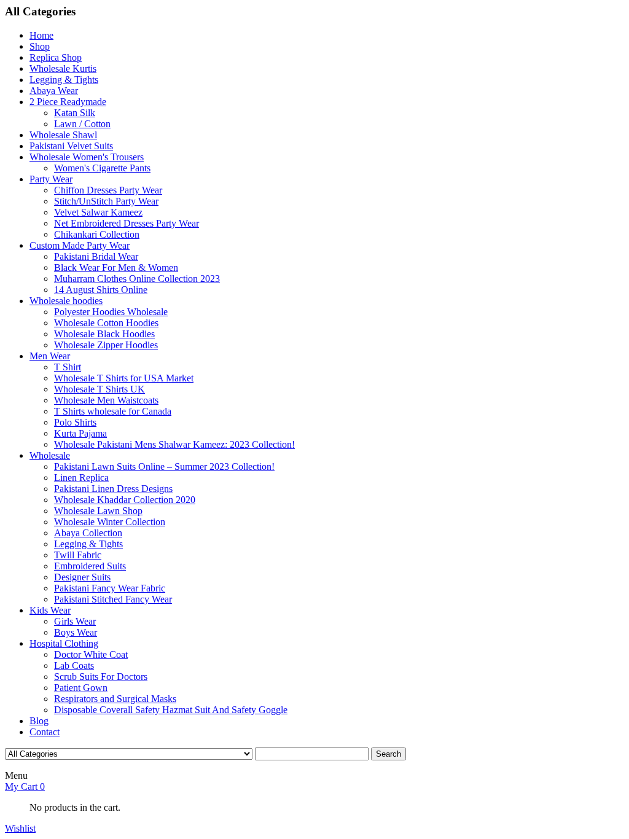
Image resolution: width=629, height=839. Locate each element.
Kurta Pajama (80, 433)
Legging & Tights (63, 79)
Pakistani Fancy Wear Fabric (109, 588)
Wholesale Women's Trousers (86, 157)
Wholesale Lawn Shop (98, 510)
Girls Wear (75, 621)
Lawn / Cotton (82, 124)
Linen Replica (81, 477)
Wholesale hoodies (66, 300)
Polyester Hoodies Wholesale (111, 311)
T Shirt (67, 367)
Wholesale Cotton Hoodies (106, 323)
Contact (44, 732)
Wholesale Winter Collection (109, 522)
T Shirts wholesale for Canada (112, 411)
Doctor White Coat (91, 654)
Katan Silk (74, 112)
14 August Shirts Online (100, 289)
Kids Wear (50, 610)
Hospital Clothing (63, 643)
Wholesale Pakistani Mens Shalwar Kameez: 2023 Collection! (174, 444)
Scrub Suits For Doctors (100, 676)
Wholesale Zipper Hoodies (106, 345)
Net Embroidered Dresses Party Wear (126, 223)
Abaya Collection (88, 533)
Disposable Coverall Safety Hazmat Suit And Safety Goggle (170, 709)
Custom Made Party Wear (79, 245)
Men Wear (49, 356)
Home (41, 35)
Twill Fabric (77, 555)
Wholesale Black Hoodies (104, 334)
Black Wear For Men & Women (116, 267)
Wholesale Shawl (63, 135)
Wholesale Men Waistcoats (106, 400)
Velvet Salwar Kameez (98, 212)
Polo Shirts (75, 422)
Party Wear (50, 179)
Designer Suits (82, 577)
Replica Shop (55, 57)
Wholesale (49, 455)
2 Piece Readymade (67, 101)
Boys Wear (75, 632)
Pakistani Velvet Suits (71, 146)
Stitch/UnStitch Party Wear (106, 201)
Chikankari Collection (96, 234)
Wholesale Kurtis (62, 68)
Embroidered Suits (90, 566)
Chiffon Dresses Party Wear (108, 190)
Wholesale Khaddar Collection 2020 (124, 499)
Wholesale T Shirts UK (99, 389)
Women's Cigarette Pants (102, 168)
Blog (39, 721)
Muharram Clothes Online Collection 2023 (137, 278)
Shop (39, 46)
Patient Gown (80, 687)
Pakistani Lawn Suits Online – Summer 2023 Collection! (164, 466)
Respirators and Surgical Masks (115, 698)
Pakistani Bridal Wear (96, 256)
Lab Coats (74, 665)
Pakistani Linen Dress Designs (113, 488)
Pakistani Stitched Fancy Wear (113, 599)
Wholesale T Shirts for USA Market (123, 378)
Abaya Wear (53, 90)
